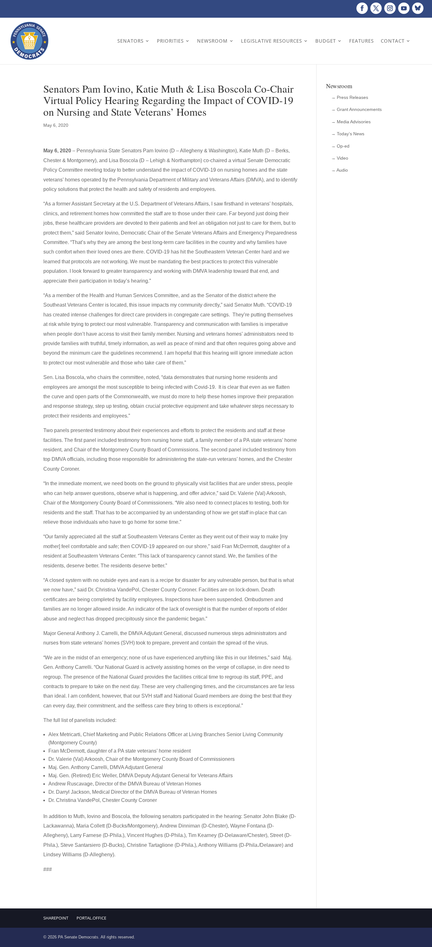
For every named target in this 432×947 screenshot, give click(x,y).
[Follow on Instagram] (390, 8)
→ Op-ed (340, 146)
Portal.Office (91, 918)
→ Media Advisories (351, 121)
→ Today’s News (347, 133)
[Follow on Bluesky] (417, 8)
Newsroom (212, 41)
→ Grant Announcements (356, 109)
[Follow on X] (376, 8)
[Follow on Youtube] (404, 8)
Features (361, 41)
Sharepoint (55, 918)
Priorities (170, 41)
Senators (130, 41)
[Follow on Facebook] (362, 8)
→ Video (339, 158)
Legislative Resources (271, 41)
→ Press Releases (349, 97)
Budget (325, 41)
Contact (392, 41)
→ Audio (339, 170)
